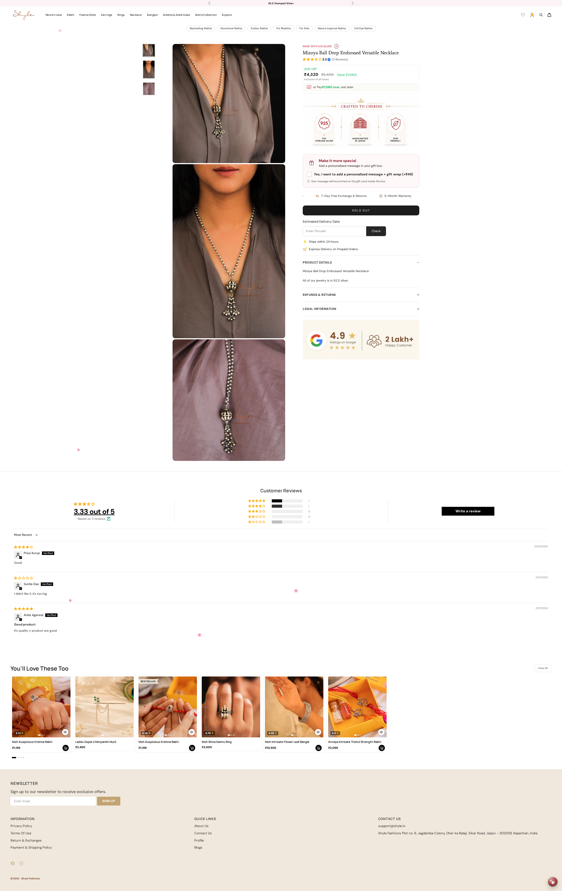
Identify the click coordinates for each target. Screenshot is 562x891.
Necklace (136, 15)
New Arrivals (54, 15)
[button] (312, 59)
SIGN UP (108, 801)
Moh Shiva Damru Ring (217, 742)
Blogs (198, 847)
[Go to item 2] (149, 69)
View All (543, 668)
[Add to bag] (66, 748)
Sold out (361, 210)
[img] (23, 547)
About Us (201, 826)
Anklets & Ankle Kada (176, 15)
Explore (227, 15)
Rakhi (70, 15)
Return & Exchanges (26, 840)
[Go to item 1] (149, 50)
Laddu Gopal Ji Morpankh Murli (95, 742)
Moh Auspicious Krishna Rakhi (32, 742)
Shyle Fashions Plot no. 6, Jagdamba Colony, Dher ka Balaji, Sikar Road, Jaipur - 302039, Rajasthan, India (457, 833)
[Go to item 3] (149, 88)
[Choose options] (65, 732)
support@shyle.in (391, 826)
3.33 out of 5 (94, 511)
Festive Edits (87, 15)
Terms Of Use (21, 833)
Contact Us (203, 833)
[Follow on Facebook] (13, 863)
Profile (199, 840)
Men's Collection (206, 15)
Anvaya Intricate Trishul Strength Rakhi (354, 742)
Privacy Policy (21, 826)
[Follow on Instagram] (21, 863)
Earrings (106, 15)
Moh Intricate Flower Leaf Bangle (287, 742)
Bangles (152, 15)
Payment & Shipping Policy (31, 847)
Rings (121, 15)
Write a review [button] (468, 511)
